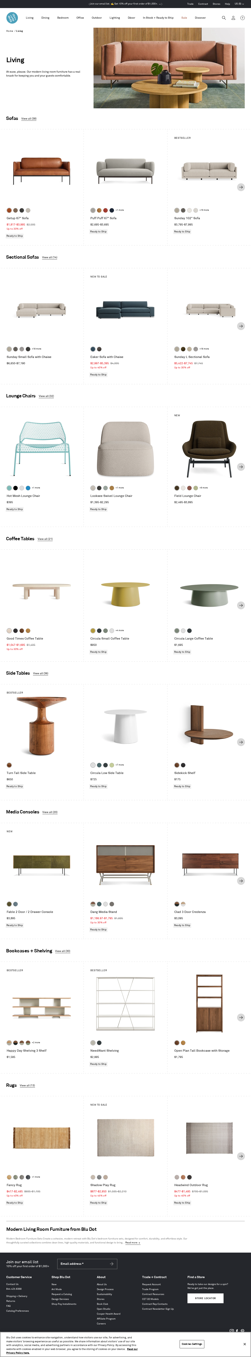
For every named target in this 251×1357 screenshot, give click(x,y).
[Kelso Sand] (28, 210)
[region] (125, 1344)
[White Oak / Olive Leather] (9, 904)
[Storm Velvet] (99, 349)
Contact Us (12, 1284)
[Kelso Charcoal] (21, 210)
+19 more (204, 210)
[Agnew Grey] (21, 349)
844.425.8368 (14, 1289)
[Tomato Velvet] (105, 210)
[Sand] (92, 1177)
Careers (101, 1324)
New (54, 1284)
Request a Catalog (62, 1294)
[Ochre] (92, 630)
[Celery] (111, 765)
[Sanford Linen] (176, 210)
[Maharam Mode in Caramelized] (189, 488)
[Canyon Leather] (99, 210)
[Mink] (105, 1177)
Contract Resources (153, 1294)
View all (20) (49, 812)
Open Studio (103, 1309)
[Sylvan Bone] (195, 210)
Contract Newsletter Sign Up (158, 1309)
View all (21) (45, 539)
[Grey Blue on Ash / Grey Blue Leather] (15, 904)
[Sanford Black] (183, 210)
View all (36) (40, 673)
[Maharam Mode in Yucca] (195, 488)
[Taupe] (176, 1177)
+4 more (119, 631)
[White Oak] (28, 630)
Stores (216, 4)
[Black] (15, 488)
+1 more (119, 210)
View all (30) (62, 951)
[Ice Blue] (21, 1177)
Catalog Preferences (17, 1311)
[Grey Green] (105, 630)
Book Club (102, 1304)
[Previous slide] (10, 187)
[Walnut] (21, 630)
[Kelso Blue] (92, 349)
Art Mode (57, 1289)
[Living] (30, 18)
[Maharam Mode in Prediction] (92, 210)
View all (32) (46, 396)
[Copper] (183, 1177)
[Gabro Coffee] (15, 210)
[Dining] (45, 18)
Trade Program (150, 1289)
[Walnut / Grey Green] (28, 1042)
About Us (102, 1284)
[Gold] (9, 1177)
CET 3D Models (150, 1299)
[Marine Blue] (99, 765)
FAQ (8, 1306)
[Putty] (92, 1042)
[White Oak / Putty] (9, 1042)
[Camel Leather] (111, 488)
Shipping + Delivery (16, 1296)
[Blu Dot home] (12, 18)
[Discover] (200, 18)
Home (9, 31)
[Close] (244, 1344)
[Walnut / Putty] (21, 1042)
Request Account (151, 1284)
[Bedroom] (63, 18)
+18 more (36, 349)
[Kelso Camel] (189, 349)
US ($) (239, 4)
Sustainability (104, 1294)
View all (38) (28, 118)
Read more (131, 1243)
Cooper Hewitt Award (108, 1314)
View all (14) (49, 257)
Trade (190, 4)
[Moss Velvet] (183, 349)
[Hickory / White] (183, 904)
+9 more (203, 488)
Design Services (60, 1299)
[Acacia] (9, 765)
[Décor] (131, 18)
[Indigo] (28, 1177)
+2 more (36, 1043)
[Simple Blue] (28, 488)
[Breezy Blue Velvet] (105, 488)
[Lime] (15, 1177)
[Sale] (184, 18)
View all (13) (27, 1085)
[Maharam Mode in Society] (111, 210)
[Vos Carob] (176, 488)
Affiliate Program (106, 1319)
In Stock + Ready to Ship (158, 17)
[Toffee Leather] (9, 210)
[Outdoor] (97, 18)
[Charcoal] (99, 1177)
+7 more (119, 765)
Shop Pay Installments (64, 1304)
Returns (10, 1301)
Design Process (105, 1289)
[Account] (233, 18)
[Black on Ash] (15, 630)
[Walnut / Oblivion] (176, 904)
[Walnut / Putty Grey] (92, 904)
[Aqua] (9, 488)
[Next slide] (241, 187)
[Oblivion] (99, 630)
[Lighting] (115, 18)
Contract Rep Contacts (154, 1304)
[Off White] (21, 488)
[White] (111, 630)
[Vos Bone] (189, 210)
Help (227, 4)
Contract (203, 4)
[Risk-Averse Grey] (111, 904)
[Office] (80, 18)
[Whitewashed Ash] (9, 630)
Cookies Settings (192, 1344)
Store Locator (205, 1298)
